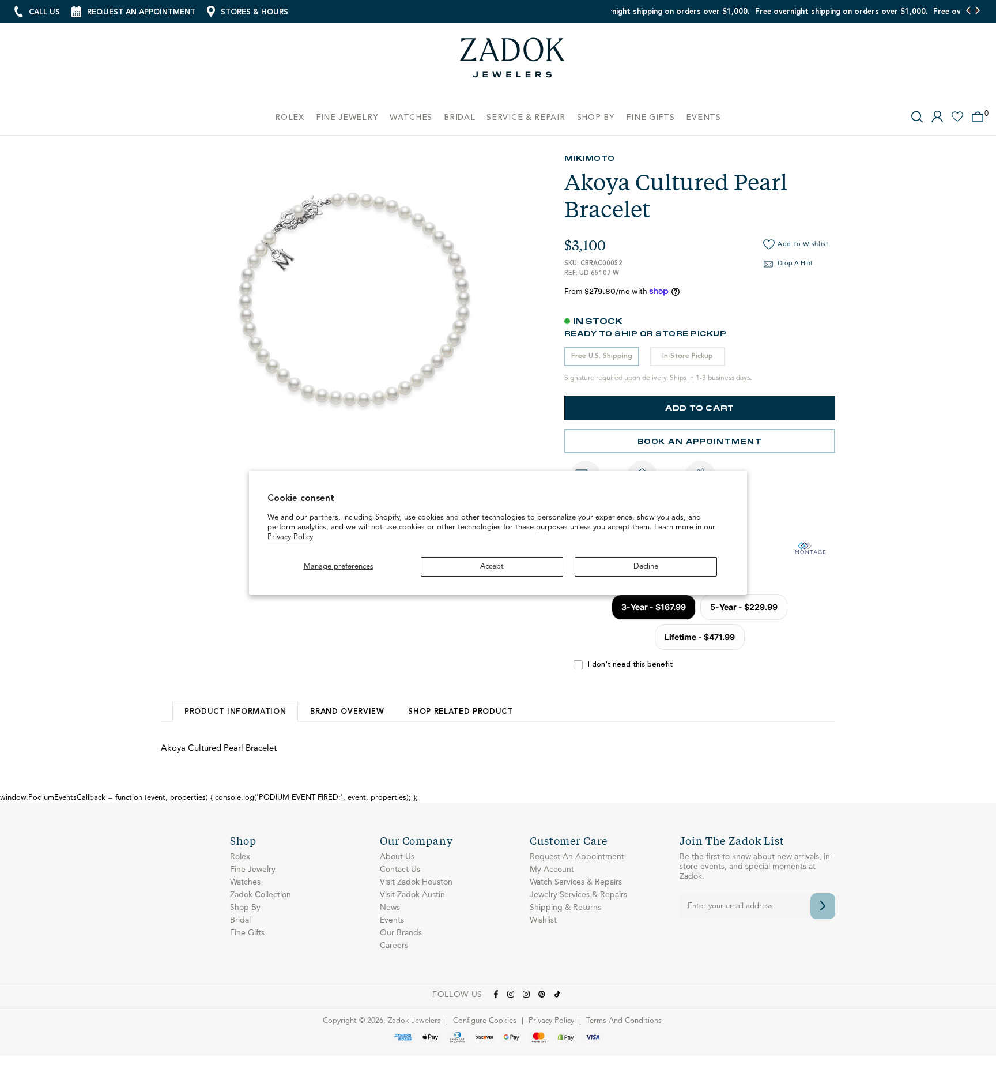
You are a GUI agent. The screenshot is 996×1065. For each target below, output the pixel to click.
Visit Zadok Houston (416, 882)
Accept (492, 566)
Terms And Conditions (624, 1021)
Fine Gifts (247, 933)
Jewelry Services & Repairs (578, 895)
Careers (394, 946)
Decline (645, 566)
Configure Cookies (484, 1021)
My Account (552, 869)
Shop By (245, 908)
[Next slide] (977, 11)
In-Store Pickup (687, 356)
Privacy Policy (290, 537)
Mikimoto (589, 158)
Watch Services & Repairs (576, 882)
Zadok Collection (260, 895)
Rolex (240, 857)
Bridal (240, 920)
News (390, 908)
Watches (245, 882)
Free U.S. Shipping (601, 356)
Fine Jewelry (253, 869)
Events (392, 920)
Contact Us (400, 869)
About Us (397, 857)
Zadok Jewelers (512, 61)
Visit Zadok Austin (412, 895)
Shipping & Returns (565, 908)
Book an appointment (700, 440)
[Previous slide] (968, 11)
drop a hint (795, 264)
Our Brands (401, 933)
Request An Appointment (577, 857)
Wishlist (543, 920)
